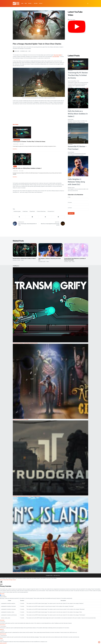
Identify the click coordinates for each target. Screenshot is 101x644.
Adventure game (17, 211)
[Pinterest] (45, 216)
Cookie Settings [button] (9, 579)
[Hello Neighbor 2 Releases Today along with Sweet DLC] (50, 250)
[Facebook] (19, 216)
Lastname (70, 207)
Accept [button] (14, 579)
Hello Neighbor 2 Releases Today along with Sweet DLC (76, 181)
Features (35, 3)
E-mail (69, 197)
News (26, 3)
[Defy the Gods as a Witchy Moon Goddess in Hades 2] (25, 250)
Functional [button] (2, 620)
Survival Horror (51, 211)
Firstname (70, 202)
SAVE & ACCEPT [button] (3, 643)
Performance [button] (2, 624)
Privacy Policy (3, 579)
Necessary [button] (2, 593)
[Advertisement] (39, 114)
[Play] (76, 26)
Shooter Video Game (41, 211)
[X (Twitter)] (32, 216)
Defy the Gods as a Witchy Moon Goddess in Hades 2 (27, 168)
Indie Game (25, 211)
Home (22, 3)
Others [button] (1, 638)
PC (14, 139)
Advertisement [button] (3, 634)
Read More (15, 176)
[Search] (87, 3)
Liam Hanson (16, 144)
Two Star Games (55, 56)
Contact (40, 3)
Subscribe (71, 213)
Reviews (29, 3)
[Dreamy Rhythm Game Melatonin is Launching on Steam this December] (76, 250)
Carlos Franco (72, 187)
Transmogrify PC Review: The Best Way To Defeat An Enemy (29, 141)
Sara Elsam (16, 170)
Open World (32, 211)
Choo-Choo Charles (58, 55)
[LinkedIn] (58, 216)
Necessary (3, 595)
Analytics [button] (2, 629)
